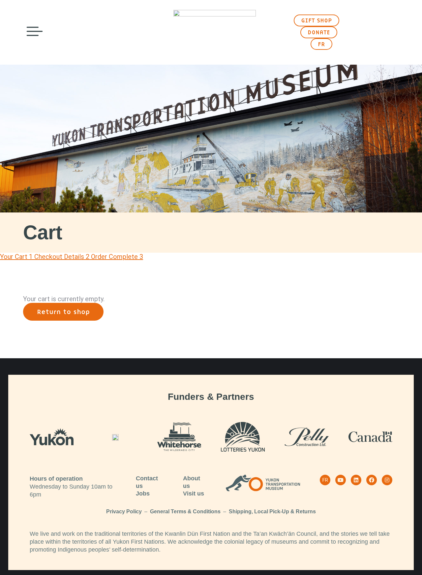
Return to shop (63, 311)
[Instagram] (387, 480)
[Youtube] (340, 480)
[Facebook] (371, 480)
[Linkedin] (356, 480)
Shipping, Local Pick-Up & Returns (272, 511)
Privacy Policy (124, 511)
